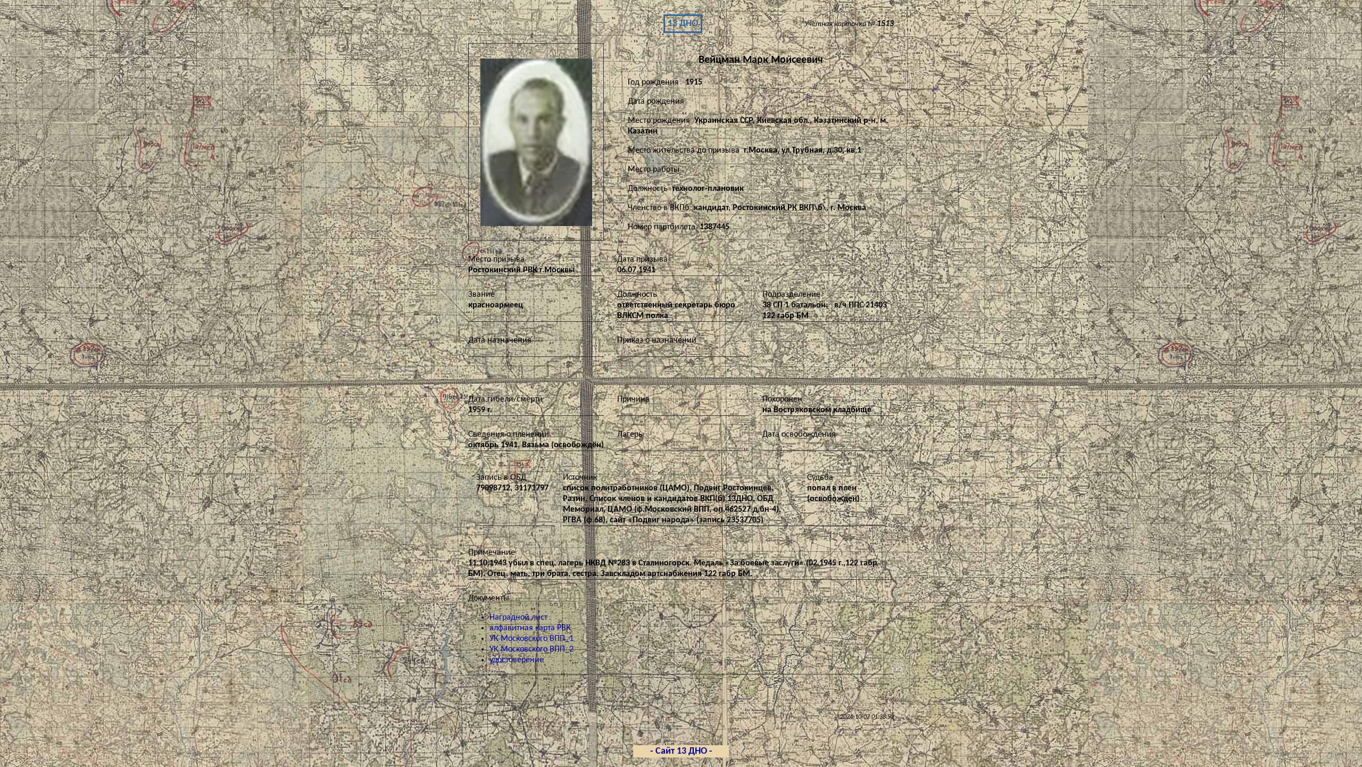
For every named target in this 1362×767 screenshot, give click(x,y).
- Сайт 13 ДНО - (681, 751)
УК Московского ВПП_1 (531, 639)
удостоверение (516, 660)
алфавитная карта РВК (530, 628)
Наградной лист (518, 617)
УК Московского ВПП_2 (531, 649)
